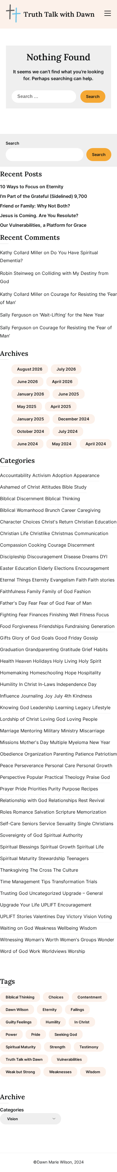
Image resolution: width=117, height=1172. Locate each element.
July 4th (62, 696)
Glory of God (26, 638)
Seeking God (66, 1034)
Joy (49, 696)
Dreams (90, 556)
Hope (70, 672)
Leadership (42, 707)
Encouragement (92, 568)
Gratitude (70, 649)
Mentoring (31, 730)
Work (34, 951)
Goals (47, 638)
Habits (101, 649)
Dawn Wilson (17, 1009)
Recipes (89, 789)
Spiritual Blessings (19, 847)
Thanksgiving (14, 870)
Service (47, 823)
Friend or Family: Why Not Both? (35, 206)
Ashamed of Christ (20, 487)
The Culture (65, 870)
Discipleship (13, 556)
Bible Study (74, 487)
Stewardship (51, 858)
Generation (102, 626)
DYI (103, 556)
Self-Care (10, 823)
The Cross (41, 870)
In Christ (28, 684)
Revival (97, 800)
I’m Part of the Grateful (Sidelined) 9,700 (43, 196)
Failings (77, 1009)
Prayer (7, 789)
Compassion (13, 545)
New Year (99, 742)
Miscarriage (92, 730)
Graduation (12, 649)
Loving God (52, 719)
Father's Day (13, 603)
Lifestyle (101, 707)
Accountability (15, 475)
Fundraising (77, 626)
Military (52, 730)
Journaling (32, 696)
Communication (91, 533)
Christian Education (95, 522)
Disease (72, 556)
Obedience (11, 754)
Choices (31, 522)
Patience (84, 754)
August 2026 (29, 369)
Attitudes (51, 487)
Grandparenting (42, 649)
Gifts (5, 638)
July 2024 (68, 431)
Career (68, 510)
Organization (38, 754)
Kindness (82, 696)
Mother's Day (34, 742)
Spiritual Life (90, 847)
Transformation (68, 881)
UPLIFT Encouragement (66, 905)
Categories (12, 1110)
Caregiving (89, 510)
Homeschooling (46, 672)
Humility (9, 684)
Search (12, 143)
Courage (57, 545)
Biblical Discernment (22, 498)
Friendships (51, 626)
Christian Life (14, 533)
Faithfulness (13, 591)
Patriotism (106, 754)
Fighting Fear (14, 614)
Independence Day (77, 684)
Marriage (9, 730)
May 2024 (61, 443)
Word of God (14, 951)
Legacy (83, 707)
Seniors (30, 823)
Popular (35, 777)
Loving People (82, 719)
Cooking (37, 545)
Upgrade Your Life (19, 905)
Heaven (23, 661)
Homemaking (14, 672)
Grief (87, 649)
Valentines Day (49, 916)
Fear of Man (78, 603)
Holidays (42, 661)
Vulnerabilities (69, 1059)
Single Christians (95, 823)
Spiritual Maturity (18, 858)
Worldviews (54, 951)
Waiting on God (16, 928)
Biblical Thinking (62, 498)
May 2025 (26, 406)
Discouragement (44, 556)
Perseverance (28, 765)
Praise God (98, 777)
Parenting (63, 754)
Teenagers (77, 858)
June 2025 (68, 394)
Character (10, 522)
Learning (64, 707)
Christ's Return (57, 522)
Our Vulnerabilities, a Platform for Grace (43, 225)
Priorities (37, 789)
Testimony (89, 1047)
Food (5, 626)
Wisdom (88, 928)
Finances (38, 614)
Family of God (57, 591)
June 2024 (27, 443)
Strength (57, 1047)
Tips (45, 881)
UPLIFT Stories (16, 916)
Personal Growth (94, 765)
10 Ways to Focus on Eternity (31, 186)
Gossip (90, 638)
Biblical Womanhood (22, 510)
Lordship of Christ (19, 719)
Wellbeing (67, 928)
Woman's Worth (41, 939)
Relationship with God (23, 800)
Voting (105, 916)
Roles (6, 812)
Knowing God (14, 707)
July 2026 (66, 369)
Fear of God (51, 603)
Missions (9, 742)
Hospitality (89, 672)
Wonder (106, 939)
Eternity (40, 580)
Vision (90, 916)
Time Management (20, 881)
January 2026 (30, 394)
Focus (102, 614)
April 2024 (95, 443)
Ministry (69, 730)
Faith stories (101, 580)
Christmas (62, 533)
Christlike (40, 533)
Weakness (45, 928)
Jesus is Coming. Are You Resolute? (39, 215)
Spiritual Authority (63, 835)
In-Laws (46, 684)
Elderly (45, 568)
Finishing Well (63, 614)
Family (34, 591)
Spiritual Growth (57, 847)
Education (26, 568)
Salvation (44, 812)
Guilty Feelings (19, 1022)
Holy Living (65, 661)
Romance (23, 812)
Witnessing (11, 939)
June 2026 (27, 381)
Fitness (87, 614)
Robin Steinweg (17, 273)
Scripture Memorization (81, 812)
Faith (81, 580)
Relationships (63, 800)
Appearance (86, 475)
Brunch (52, 510)
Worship (76, 951)
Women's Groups (78, 939)
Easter (7, 568)
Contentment (90, 997)
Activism (41, 475)
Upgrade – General (82, 893)
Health (7, 661)
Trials (91, 881)
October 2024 (30, 431)
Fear (32, 603)
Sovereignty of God (21, 835)
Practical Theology (65, 777)
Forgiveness (25, 626)
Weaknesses (60, 1072)
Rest (83, 800)
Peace (6, 765)
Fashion (82, 591)
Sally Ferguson (15, 315)
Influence (9, 696)
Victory (74, 916)
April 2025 (61, 406)
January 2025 (30, 418)
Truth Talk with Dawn (59, 14)
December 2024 (73, 418)
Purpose (71, 789)
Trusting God (14, 893)
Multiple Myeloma (69, 742)
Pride (20, 789)
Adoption (62, 475)
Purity (54, 789)
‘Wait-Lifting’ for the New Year (71, 315)
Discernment (81, 545)
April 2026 (62, 381)
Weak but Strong (20, 1072)
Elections (64, 568)
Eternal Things (15, 580)
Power (11, 1034)
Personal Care (60, 765)
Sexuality (66, 823)
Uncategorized (45, 893)
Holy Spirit (90, 661)
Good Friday (68, 638)
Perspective (12, 777)
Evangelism (62, 580)
